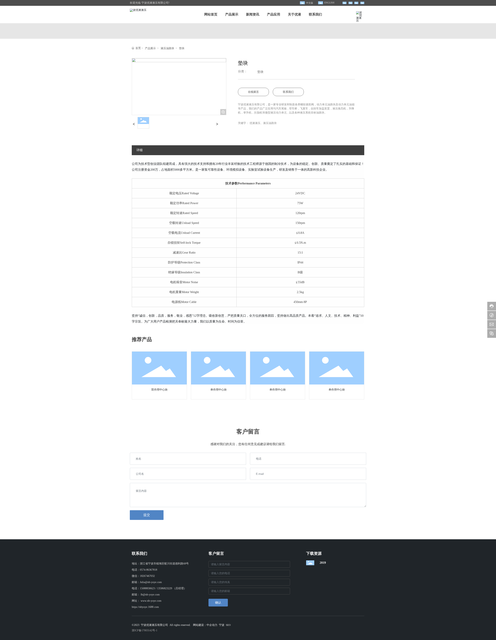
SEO (228, 625)
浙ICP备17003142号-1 (144, 630)
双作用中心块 (159, 389)
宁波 (221, 625)
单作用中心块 (218, 389)
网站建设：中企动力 (205, 625)
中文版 (309, 3)
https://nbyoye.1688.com (145, 607)
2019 (323, 562)
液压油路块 (167, 48)
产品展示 (150, 48)
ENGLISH (329, 2)
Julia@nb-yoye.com (151, 582)
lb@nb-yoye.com (150, 594)
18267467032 (147, 576)
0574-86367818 (148, 569)
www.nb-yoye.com (151, 600)
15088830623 (147, 588)
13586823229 (164, 588)
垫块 (181, 48)
